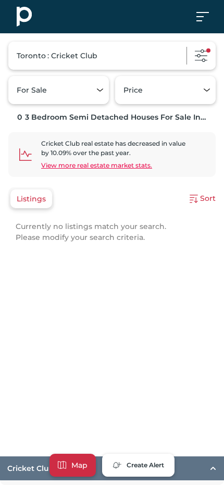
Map (79, 465)
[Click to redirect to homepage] (24, 17)
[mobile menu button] (208, 16)
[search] (112, 56)
